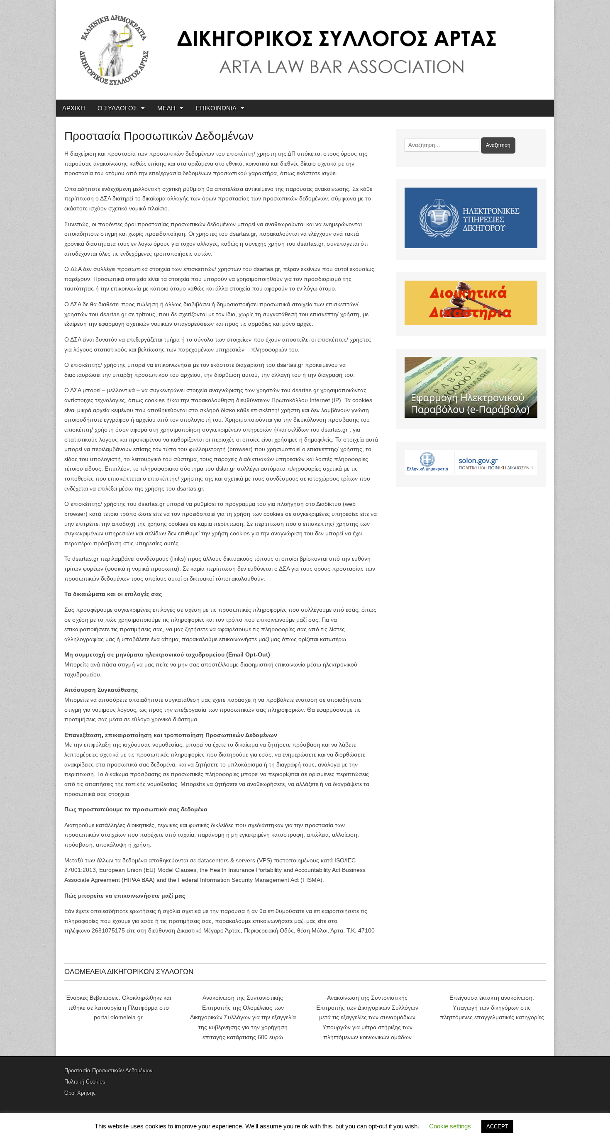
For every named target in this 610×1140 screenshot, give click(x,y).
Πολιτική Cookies (84, 1082)
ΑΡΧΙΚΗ (73, 108)
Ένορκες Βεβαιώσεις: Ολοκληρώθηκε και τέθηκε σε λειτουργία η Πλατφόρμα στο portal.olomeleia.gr (118, 1007)
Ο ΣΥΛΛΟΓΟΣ (117, 108)
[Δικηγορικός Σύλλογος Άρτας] (305, 50)
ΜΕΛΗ (166, 108)
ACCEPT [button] (497, 1126)
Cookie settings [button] (450, 1126)
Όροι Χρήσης (79, 1093)
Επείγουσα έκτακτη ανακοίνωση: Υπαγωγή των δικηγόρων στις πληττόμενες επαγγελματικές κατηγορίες (492, 1007)
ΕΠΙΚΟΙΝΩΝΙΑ (216, 108)
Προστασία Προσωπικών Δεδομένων (108, 1070)
